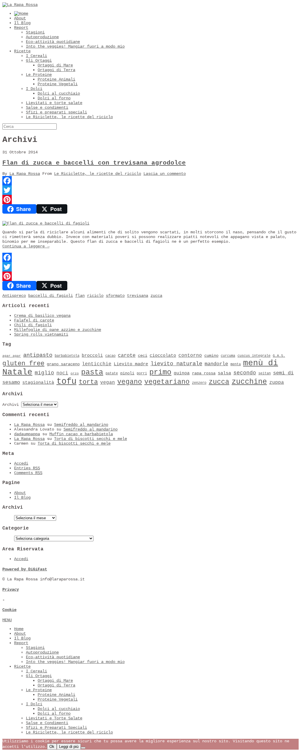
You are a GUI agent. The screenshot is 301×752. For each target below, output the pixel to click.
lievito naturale (176, 364)
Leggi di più (68, 746)
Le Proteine (39, 74)
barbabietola (67, 356)
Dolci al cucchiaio (59, 93)
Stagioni (35, 32)
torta (88, 382)
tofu (66, 381)
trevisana (137, 295)
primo (160, 372)
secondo (244, 373)
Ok (51, 746)
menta (235, 364)
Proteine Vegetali (58, 84)
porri (142, 373)
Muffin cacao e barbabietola (81, 434)
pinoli (127, 373)
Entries (27, 468)
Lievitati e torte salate (54, 103)
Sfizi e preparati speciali (56, 112)
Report (21, 27)
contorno (190, 355)
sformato (115, 295)
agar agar (11, 356)
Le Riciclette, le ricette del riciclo (69, 117)
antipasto (37, 355)
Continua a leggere (25, 246)
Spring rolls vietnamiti (41, 334)
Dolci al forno (54, 98)
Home (19, 629)
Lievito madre (131, 364)
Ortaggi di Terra (56, 70)
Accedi (21, 463)
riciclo (95, 295)
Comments (28, 472)
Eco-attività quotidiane (53, 41)
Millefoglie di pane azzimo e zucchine (57, 329)
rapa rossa (203, 373)
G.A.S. (279, 356)
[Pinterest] (150, 199)
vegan (107, 382)
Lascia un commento (164, 173)
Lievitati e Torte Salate (54, 718)
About (20, 18)
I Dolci (34, 88)
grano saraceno (63, 364)
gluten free (23, 363)
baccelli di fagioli (50, 295)
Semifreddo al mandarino (81, 424)
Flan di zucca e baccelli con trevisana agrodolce (94, 163)
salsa (224, 373)
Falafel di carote (34, 320)
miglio (44, 373)
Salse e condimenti (47, 107)
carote (127, 355)
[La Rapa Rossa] (20, 4)
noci (62, 373)
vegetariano (167, 382)
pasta (92, 372)
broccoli (92, 355)
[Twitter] (150, 190)
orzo (75, 373)
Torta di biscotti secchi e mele (90, 438)
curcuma (228, 356)
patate (112, 373)
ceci (142, 356)
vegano (129, 382)
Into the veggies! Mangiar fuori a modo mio (75, 46)
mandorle (216, 364)
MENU (7, 620)
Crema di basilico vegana (42, 315)
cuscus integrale (254, 356)
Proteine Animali (56, 79)
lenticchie (96, 364)
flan (80, 295)
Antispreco (14, 295)
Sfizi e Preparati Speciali (56, 727)
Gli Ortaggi (39, 60)
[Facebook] (150, 180)
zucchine (249, 382)
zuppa (276, 382)
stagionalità (38, 382)
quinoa (182, 373)
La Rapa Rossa (24, 173)
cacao (110, 356)
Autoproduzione (42, 37)
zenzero (199, 383)
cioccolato (163, 355)
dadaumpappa (27, 434)
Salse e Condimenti (47, 723)
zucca (156, 295)
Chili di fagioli (33, 325)
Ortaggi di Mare (55, 65)
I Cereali (36, 55)
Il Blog (22, 23)
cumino (211, 356)
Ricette (22, 51)
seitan (264, 373)
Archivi (10, 404)
